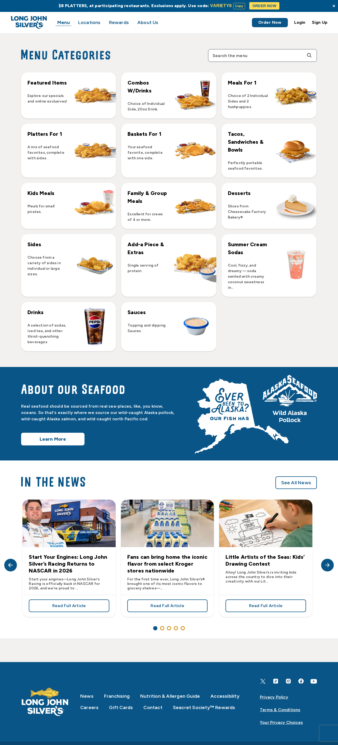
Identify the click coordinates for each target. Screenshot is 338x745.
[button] (68, 95)
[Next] (327, 565)
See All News (296, 483)
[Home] (45, 702)
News (86, 696)
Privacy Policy (274, 697)
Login (300, 22)
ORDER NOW (264, 6)
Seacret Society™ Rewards (204, 707)
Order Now (269, 22)
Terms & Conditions (280, 709)
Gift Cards (121, 707)
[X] (263, 681)
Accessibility (225, 696)
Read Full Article (80, 606)
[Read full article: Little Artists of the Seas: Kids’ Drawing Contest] (265, 523)
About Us (147, 22)
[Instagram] (288, 681)
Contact (152, 707)
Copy (239, 6)
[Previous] (10, 565)
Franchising (117, 696)
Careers (89, 707)
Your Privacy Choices (281, 722)
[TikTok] (276, 681)
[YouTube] (314, 681)
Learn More (53, 439)
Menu (63, 22)
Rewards (119, 22)
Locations (89, 22)
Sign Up (319, 22)
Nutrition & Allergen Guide (170, 696)
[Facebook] (301, 681)
